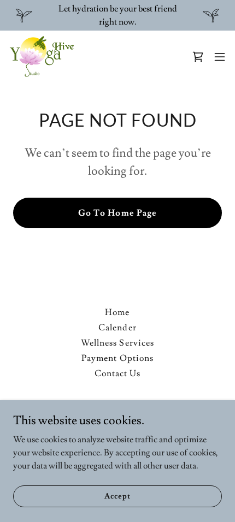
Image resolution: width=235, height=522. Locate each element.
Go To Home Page (117, 212)
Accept (117, 496)
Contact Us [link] (117, 373)
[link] (41, 57)
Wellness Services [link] (117, 342)
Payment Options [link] (117, 358)
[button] (220, 57)
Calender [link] (117, 327)
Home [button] (117, 312)
